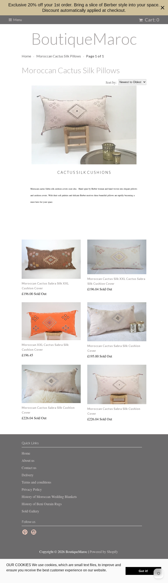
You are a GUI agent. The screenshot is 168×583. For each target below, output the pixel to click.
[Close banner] (162, 7)
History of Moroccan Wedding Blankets (49, 496)
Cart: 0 (151, 20)
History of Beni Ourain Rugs (42, 503)
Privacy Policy (32, 489)
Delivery (27, 475)
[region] (84, 7)
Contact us (29, 467)
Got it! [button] (143, 571)
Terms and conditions (36, 482)
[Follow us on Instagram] (34, 533)
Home (26, 453)
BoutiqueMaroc (84, 38)
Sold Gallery (30, 511)
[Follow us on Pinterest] (25, 533)
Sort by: (111, 82)
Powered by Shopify (104, 551)
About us (28, 460)
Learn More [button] (16, 576)
